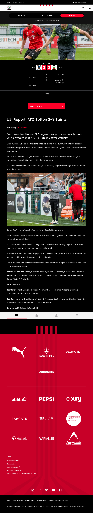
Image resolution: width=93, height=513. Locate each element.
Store (15, 2)
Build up (21, 16)
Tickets (21, 2)
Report (72, 16)
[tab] (17, 315)
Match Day (47, 16)
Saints (9, 2)
